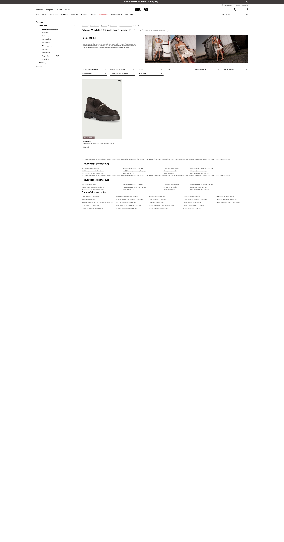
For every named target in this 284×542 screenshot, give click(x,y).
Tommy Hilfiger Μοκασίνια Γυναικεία (127, 196)
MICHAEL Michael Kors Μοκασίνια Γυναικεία (129, 199)
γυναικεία (39, 9)
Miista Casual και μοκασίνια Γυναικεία (201, 168)
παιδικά (59, 9)
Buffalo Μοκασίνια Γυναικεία (191, 208)
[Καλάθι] (247, 9)
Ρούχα (44, 14)
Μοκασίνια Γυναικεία (170, 171)
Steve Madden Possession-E (90, 168)
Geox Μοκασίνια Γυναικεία (157, 199)
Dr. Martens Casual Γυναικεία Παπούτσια (161, 205)
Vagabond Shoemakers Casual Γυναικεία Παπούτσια (97, 202)
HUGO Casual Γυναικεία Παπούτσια (93, 171)
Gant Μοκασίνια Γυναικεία (157, 202)
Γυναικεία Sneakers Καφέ (171, 168)
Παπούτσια (53, 14)
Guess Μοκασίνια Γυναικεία (90, 196)
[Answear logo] (142, 9)
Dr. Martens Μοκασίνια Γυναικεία (159, 208)
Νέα (37, 14)
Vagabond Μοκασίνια (88, 199)
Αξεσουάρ (64, 14)
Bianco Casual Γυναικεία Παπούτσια (133, 168)
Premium (84, 14)
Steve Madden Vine (128, 173)
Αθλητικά (74, 14)
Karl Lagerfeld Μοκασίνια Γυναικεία (126, 208)
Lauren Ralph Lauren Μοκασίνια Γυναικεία (128, 205)
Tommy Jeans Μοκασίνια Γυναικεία (92, 208)
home (67, 9)
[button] (94, 69)
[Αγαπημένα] (241, 9)
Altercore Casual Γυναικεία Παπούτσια (228, 202)
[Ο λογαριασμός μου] (234, 9)
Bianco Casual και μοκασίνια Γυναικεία (93, 173)
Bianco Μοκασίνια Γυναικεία (225, 196)
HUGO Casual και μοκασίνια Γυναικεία (134, 171)
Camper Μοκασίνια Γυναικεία (192, 202)
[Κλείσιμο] (246, 2)
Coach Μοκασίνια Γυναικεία (191, 196)
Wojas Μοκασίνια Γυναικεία (90, 205)
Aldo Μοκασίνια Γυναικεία (157, 196)
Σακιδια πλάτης (116, 14)
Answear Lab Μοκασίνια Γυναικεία (226, 199)
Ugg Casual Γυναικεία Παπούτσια (200, 173)
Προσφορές (103, 14)
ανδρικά (49, 9)
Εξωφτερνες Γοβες (169, 173)
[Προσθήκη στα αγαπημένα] (119, 81)
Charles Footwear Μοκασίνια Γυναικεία (195, 199)
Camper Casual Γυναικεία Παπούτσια (194, 205)
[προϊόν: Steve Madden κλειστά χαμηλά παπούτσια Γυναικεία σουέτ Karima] (102, 109)
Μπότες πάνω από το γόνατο (198, 171)
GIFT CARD (129, 14)
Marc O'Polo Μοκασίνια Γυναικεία (126, 202)
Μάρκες (93, 14)
